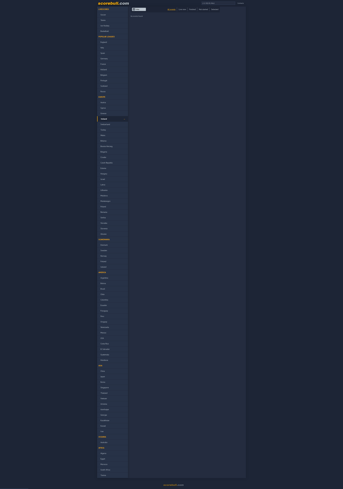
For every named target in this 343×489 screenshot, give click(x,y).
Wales (102, 135)
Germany (104, 58)
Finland (103, 261)
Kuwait (103, 426)
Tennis (103, 20)
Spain (102, 53)
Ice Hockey (104, 25)
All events (171, 9)
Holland (103, 69)
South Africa (105, 470)
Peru (102, 316)
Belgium (103, 75)
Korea (102, 382)
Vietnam (103, 398)
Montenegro (105, 201)
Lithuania (103, 190)
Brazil (102, 289)
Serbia (103, 217)
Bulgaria (103, 152)
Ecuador (103, 305)
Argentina (104, 278)
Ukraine (103, 234)
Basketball (104, 31)
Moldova (104, 195)
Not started (203, 9)
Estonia (103, 168)
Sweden (103, 250)
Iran (102, 431)
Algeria (103, 453)
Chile (102, 294)
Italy (102, 47)
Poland (103, 206)
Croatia (103, 157)
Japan (102, 376)
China (102, 371)
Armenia (103, 404)
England (103, 42)
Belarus (103, 141)
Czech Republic (106, 163)
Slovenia (103, 228)
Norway (103, 256)
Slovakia (103, 223)
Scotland (103, 86)
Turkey (103, 130)
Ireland (104, 119)
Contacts (240, 3)
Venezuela (104, 327)
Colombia (104, 300)
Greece (103, 113)
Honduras (104, 360)
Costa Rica (104, 343)
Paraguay (104, 311)
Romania (103, 212)
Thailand (103, 393)
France (103, 64)
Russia (102, 91)
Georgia (103, 415)
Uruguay (103, 322)
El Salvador (105, 349)
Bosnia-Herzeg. (106, 146)
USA (102, 338)
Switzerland (105, 124)
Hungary (103, 173)
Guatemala (104, 354)
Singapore (104, 387)
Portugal (103, 80)
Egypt (102, 459)
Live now (182, 9)
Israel (102, 179)
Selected (214, 9)
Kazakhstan (104, 420)
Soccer (103, 15)
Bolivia (103, 283)
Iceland (103, 267)
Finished (192, 9)
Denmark (104, 245)
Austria (103, 102)
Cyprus (103, 108)
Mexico (103, 332)
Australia (103, 442)
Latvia (102, 184)
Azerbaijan (104, 409)
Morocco (103, 464)
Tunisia (103, 475)
